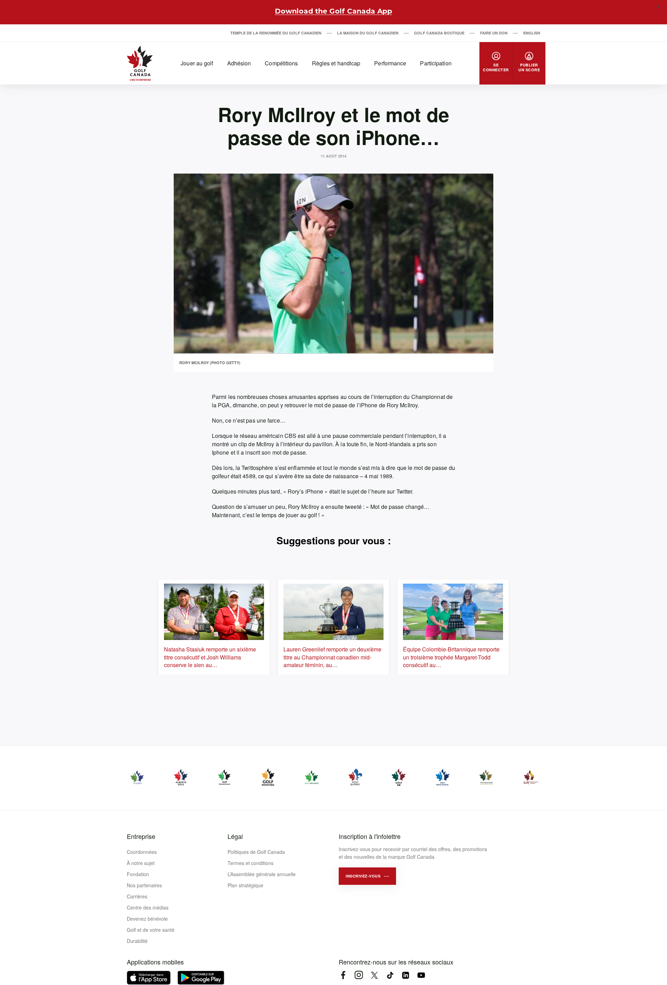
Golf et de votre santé (150, 929)
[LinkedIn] (405, 975)
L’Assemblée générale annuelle (262, 874)
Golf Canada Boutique (439, 32)
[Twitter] (374, 975)
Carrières (137, 896)
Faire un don (494, 32)
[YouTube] (421, 975)
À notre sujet (141, 862)
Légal (235, 836)
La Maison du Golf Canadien (367, 32)
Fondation (138, 874)
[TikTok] (390, 975)
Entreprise (141, 836)
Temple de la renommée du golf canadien (275, 32)
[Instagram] (358, 975)
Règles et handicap (336, 63)
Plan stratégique (245, 885)
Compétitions (281, 63)
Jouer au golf (197, 63)
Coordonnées (142, 851)
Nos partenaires (144, 885)
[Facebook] (343, 975)
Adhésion (239, 63)
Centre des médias (147, 907)
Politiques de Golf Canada (256, 851)
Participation (435, 63)
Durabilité (137, 940)
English (531, 32)
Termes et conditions (250, 862)
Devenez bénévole (147, 918)
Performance (390, 63)
